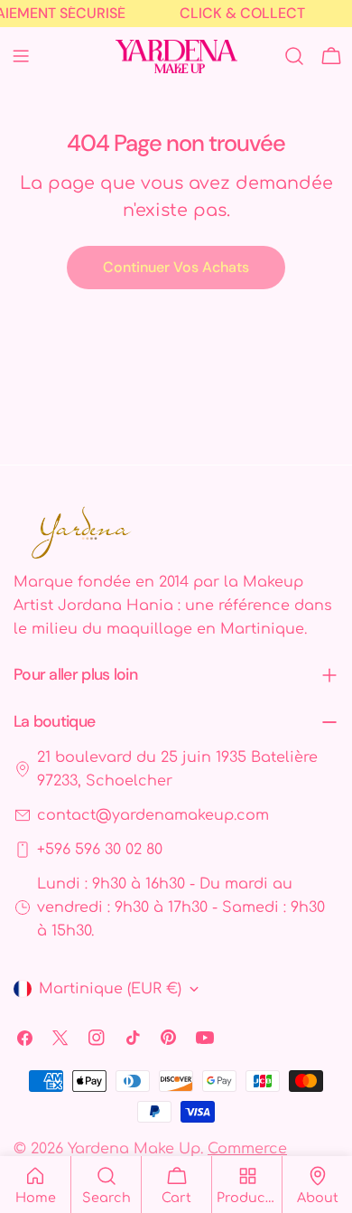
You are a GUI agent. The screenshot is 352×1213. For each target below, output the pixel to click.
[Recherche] (294, 56)
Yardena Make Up (134, 1149)
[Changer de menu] (21, 56)
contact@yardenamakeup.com (153, 815)
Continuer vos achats (176, 267)
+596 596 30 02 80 (99, 850)
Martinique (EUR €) (110, 989)
